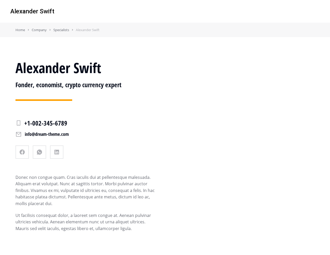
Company (39, 30)
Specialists (61, 30)
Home (20, 30)
